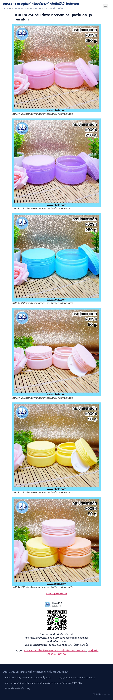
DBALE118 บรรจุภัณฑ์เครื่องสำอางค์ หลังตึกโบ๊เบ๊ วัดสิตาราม (41, 4)
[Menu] (105, 6)
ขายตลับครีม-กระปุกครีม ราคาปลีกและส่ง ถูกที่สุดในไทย (28, 677)
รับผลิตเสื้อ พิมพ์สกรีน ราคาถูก (18, 688)
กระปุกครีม (93, 650)
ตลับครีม (51, 654)
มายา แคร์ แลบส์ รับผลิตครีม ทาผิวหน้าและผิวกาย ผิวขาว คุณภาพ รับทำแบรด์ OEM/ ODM (43, 683)
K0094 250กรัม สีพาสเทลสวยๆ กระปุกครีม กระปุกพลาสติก (55, 650)
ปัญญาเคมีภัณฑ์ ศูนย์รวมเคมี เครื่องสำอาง (77, 677)
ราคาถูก (62, 654)
